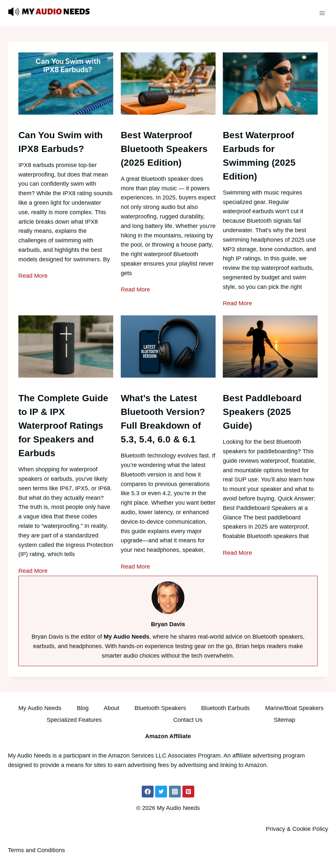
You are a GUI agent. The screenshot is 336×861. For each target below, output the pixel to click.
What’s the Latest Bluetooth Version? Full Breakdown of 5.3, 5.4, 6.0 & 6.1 (163, 418)
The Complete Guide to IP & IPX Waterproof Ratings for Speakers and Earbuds (63, 425)
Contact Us (187, 720)
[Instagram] (175, 791)
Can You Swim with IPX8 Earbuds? (60, 142)
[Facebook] (148, 791)
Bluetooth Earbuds (225, 708)
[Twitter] (161, 791)
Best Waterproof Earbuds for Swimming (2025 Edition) (259, 155)
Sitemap (284, 720)
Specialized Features (74, 720)
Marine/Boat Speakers (294, 708)
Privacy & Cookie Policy (297, 829)
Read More (33, 275)
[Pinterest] (188, 791)
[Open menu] (322, 13)
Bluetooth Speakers (160, 708)
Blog (83, 708)
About (111, 708)
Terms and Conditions (36, 850)
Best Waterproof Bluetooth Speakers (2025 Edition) (164, 149)
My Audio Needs (39, 708)
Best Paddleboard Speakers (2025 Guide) (262, 412)
